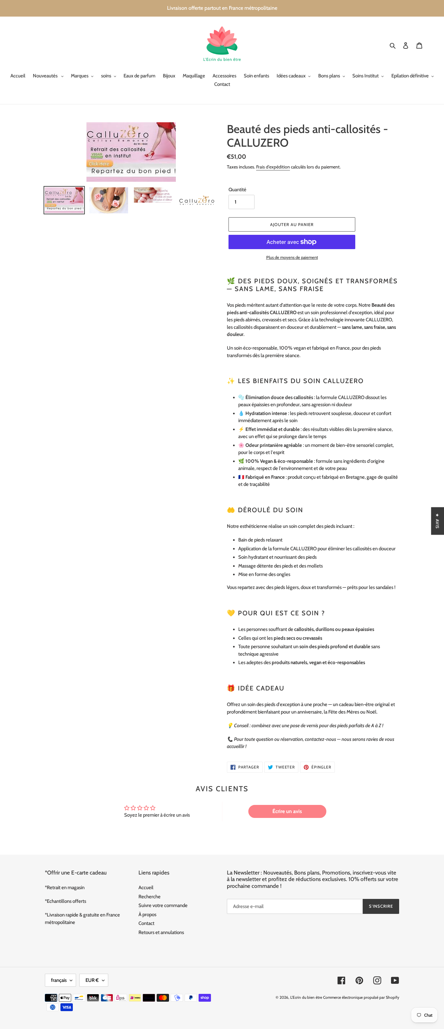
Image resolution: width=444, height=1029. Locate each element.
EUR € (92, 980)
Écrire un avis (287, 811)
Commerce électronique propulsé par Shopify (361, 997)
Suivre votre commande (163, 905)
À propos (147, 914)
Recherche (149, 897)
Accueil (145, 887)
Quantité (237, 190)
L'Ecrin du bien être (306, 997)
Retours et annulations (161, 932)
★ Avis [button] (437, 520)
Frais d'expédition (273, 167)
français (59, 980)
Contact (146, 923)
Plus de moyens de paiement (292, 257)
